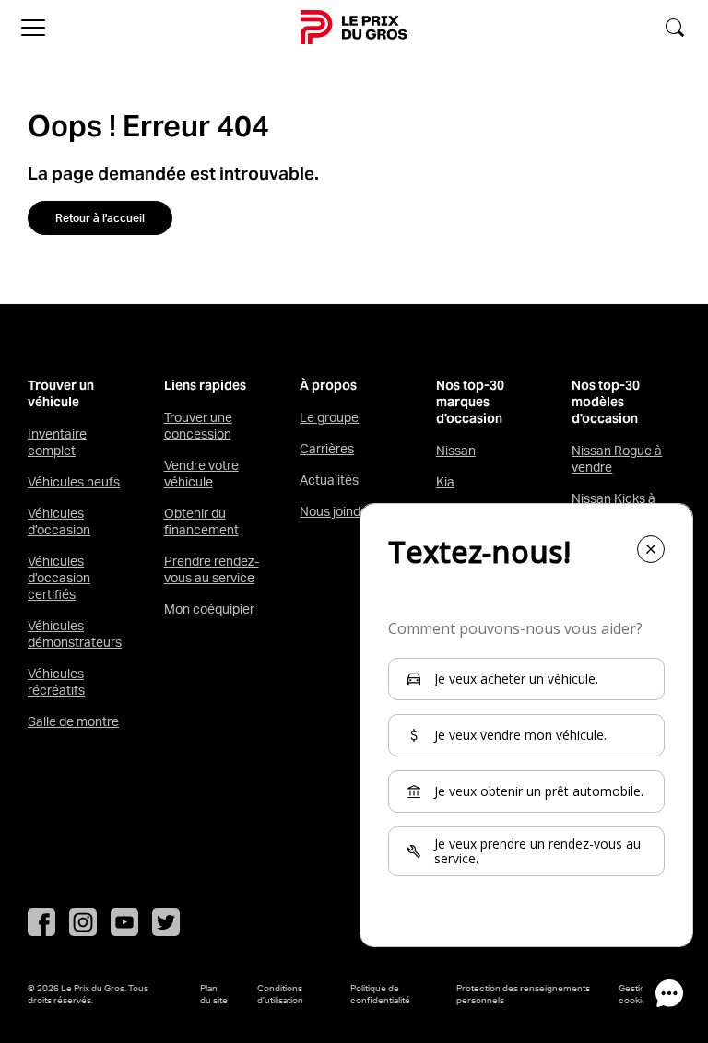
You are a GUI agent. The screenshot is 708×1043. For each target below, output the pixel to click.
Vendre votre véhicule (201, 473)
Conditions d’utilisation (280, 993)
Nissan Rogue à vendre (617, 459)
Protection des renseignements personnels (523, 993)
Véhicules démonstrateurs (75, 634)
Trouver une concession (198, 425)
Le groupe (329, 417)
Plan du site (214, 993)
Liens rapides (205, 385)
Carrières (327, 448)
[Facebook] (41, 922)
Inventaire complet (57, 442)
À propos (328, 385)
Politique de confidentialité (380, 993)
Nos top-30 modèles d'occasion (606, 402)
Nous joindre (336, 511)
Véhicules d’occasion (59, 521)
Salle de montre (73, 721)
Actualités (329, 480)
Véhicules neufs (74, 482)
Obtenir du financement (201, 521)
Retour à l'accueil (100, 218)
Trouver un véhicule (61, 394)
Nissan (456, 450)
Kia (445, 482)
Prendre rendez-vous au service (211, 569)
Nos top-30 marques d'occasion (470, 402)
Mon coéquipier (209, 609)
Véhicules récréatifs (56, 681)
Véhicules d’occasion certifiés (59, 578)
